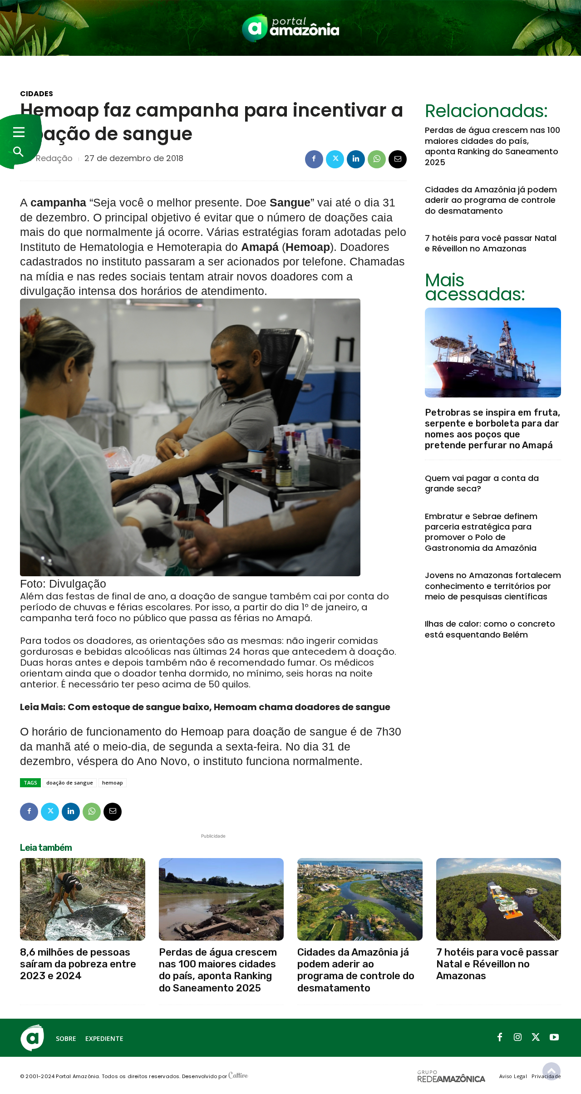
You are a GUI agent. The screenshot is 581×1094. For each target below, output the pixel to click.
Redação (54, 158)
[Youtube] (554, 1038)
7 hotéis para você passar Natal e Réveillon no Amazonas (490, 243)
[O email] (398, 159)
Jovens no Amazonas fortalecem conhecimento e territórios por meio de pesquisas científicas (493, 585)
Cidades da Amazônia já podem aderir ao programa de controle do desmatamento (491, 200)
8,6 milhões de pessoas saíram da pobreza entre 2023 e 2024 (78, 964)
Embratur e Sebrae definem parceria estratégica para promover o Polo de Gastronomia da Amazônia (481, 532)
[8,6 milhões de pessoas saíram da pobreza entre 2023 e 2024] (82, 899)
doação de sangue (69, 782)
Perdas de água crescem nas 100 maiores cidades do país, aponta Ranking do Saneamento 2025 (492, 145)
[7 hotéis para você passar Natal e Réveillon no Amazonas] (498, 899)
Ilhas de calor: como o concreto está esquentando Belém (490, 629)
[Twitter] (335, 159)
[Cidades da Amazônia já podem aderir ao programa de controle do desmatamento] (360, 899)
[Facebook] (314, 159)
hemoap (112, 782)
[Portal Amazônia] (290, 28)
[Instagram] (518, 1038)
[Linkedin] (356, 159)
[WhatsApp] (377, 159)
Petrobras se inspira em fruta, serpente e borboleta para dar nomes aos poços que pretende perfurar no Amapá (492, 429)
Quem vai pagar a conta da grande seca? (482, 483)
